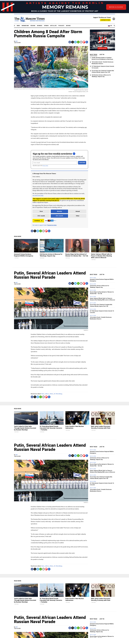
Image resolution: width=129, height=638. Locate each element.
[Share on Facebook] (69, 42)
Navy (42, 393)
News (18, 25)
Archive (68, 25)
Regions (33, 25)
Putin (51, 393)
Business (39, 25)
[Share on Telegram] (75, 42)
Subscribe (82, 162)
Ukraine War (25, 25)
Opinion (46, 25)
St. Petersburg (58, 393)
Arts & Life (53, 25)
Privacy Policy (45, 165)
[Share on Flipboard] (84, 42)
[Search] (114, 26)
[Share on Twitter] (72, 42)
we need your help (38, 195)
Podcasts (61, 25)
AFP (17, 41)
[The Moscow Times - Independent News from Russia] (29, 19)
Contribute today (105, 20)
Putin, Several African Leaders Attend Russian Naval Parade (50, 275)
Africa (47, 393)
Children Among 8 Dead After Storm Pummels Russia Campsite (48, 33)
